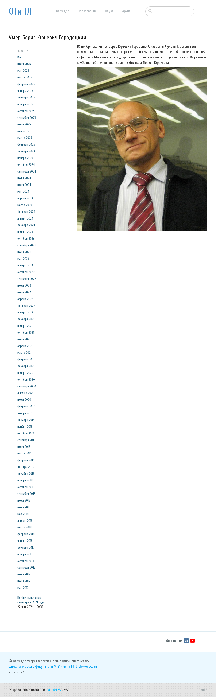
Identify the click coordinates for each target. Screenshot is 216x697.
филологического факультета (31, 666)
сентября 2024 (26, 171)
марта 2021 (24, 353)
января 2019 (25, 467)
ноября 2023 (25, 232)
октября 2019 (25, 433)
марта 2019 (24, 453)
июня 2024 (24, 185)
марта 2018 (24, 527)
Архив (126, 11)
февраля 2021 (25, 359)
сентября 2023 (26, 245)
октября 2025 (26, 111)
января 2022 (25, 312)
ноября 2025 (25, 104)
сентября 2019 (26, 440)
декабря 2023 (26, 225)
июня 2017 (23, 581)
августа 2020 (25, 393)
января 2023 (25, 265)
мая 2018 (23, 514)
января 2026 (25, 91)
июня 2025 (24, 124)
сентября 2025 (26, 118)
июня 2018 (23, 507)
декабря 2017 (26, 547)
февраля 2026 (26, 84)
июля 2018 (23, 500)
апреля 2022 (25, 299)
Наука (109, 11)
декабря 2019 (25, 420)
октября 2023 (25, 238)
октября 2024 (26, 165)
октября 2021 (25, 332)
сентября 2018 (26, 494)
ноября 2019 (24, 427)
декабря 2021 (25, 319)
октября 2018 (25, 487)
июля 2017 (23, 574)
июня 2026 (24, 64)
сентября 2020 (26, 386)
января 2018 (25, 541)
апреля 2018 (25, 521)
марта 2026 (24, 77)
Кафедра (62, 11)
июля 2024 (24, 178)
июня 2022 (24, 292)
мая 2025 (23, 131)
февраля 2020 (26, 406)
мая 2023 (23, 259)
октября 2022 (26, 272)
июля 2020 (24, 400)
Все (19, 57)
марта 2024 (24, 205)
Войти (202, 690)
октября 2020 (26, 380)
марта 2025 (24, 138)
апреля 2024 (25, 198)
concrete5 (54, 690)
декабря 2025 (26, 97)
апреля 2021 (24, 346)
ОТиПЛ (20, 11)
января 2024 (25, 218)
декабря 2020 (26, 366)
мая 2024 (23, 191)
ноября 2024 (25, 158)
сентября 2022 (26, 279)
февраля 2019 (25, 460)
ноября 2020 (25, 373)
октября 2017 (25, 561)
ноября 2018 (25, 480)
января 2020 (25, 413)
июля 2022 (24, 285)
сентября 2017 (26, 567)
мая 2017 (23, 588)
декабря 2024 (26, 151)
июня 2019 (23, 447)
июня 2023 (24, 252)
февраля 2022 (26, 306)
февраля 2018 (26, 534)
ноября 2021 (24, 326)
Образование (87, 11)
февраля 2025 (26, 144)
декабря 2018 (26, 474)
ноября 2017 (25, 554)
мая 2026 (23, 71)
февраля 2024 (26, 212)
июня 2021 (23, 339)
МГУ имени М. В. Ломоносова (75, 666)
